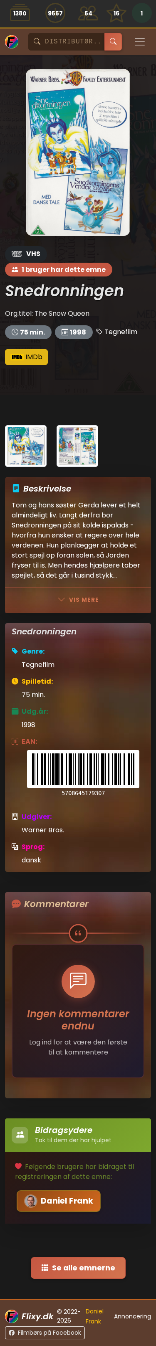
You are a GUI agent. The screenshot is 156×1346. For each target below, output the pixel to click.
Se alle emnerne (83, 1268)
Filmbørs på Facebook (49, 1332)
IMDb (33, 357)
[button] (141, 13)
